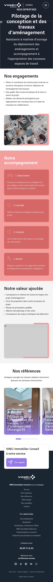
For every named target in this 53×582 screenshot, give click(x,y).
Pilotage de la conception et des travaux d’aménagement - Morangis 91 (20, 423)
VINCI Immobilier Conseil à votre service (22, 451)
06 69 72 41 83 (26, 548)
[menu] (46, 5)
